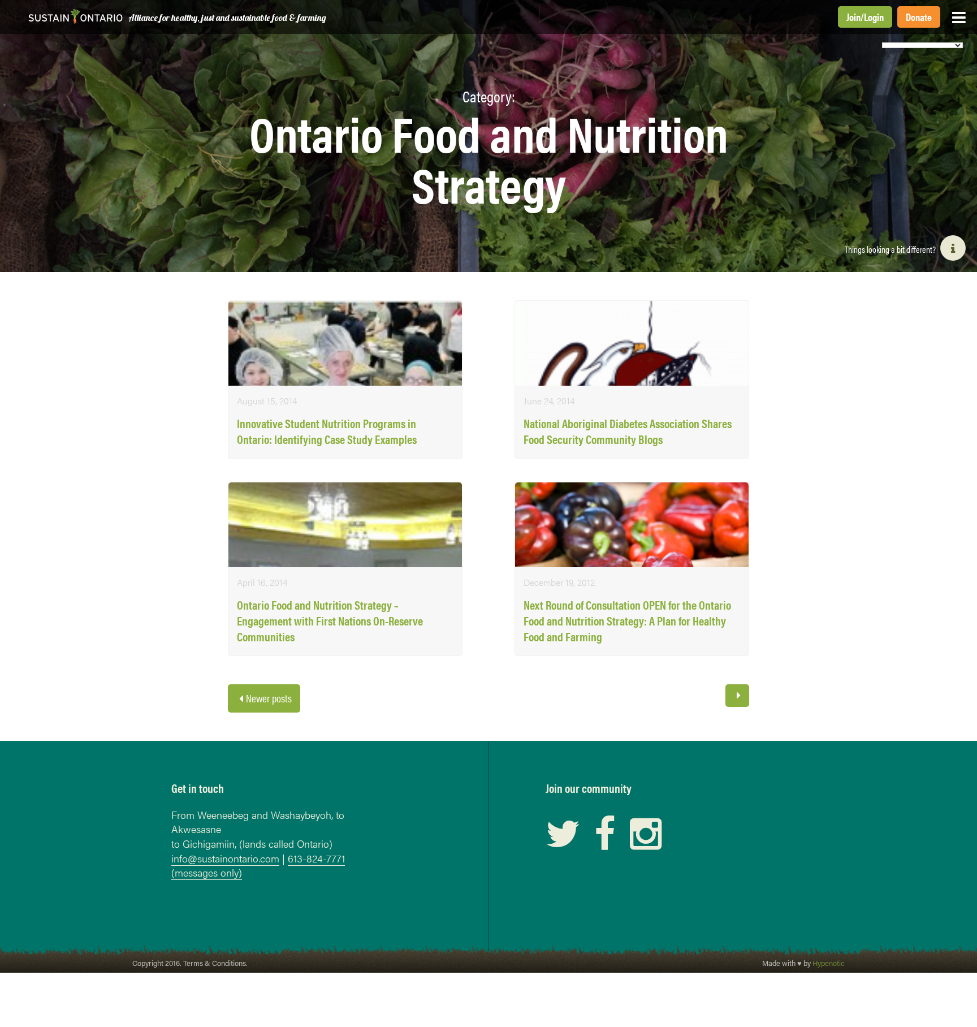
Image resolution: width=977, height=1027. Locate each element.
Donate (919, 17)
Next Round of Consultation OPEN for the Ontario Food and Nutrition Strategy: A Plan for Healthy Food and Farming (627, 620)
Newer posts (269, 698)
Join (853, 17)
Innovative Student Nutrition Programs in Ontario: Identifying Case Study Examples (327, 431)
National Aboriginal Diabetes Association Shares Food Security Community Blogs (628, 431)
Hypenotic (828, 963)
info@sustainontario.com (225, 858)
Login (874, 17)
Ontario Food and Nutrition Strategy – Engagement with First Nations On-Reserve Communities (330, 620)
